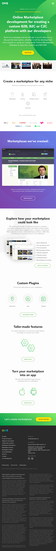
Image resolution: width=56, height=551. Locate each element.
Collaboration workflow (8, 443)
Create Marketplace (7, 452)
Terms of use (14, 465)
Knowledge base (7, 458)
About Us (4, 454)
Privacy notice (5, 465)
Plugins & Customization (8, 441)
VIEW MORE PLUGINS (28, 314)
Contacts (4, 456)
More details (28, 359)
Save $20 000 (28, 52)
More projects (28, 198)
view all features (42, 265)
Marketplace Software (7, 449)
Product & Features (7, 438)
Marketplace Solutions (7, 447)
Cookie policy (22, 465)
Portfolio (4, 436)
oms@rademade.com (33, 438)
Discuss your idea (44, 419)
